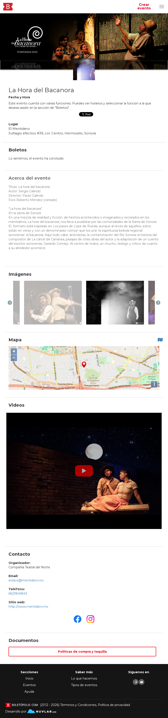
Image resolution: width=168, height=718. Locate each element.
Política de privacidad (114, 705)
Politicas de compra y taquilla (82, 652)
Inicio (29, 678)
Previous (10, 302)
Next (158, 302)
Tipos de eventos (84, 685)
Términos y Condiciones (78, 705)
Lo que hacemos (84, 678)
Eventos (29, 685)
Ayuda (29, 692)
